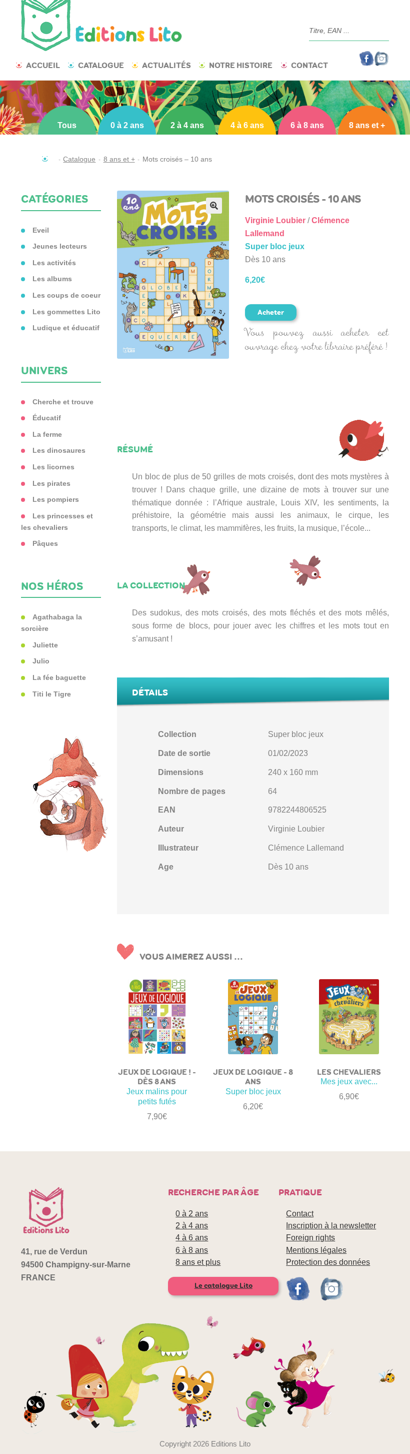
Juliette (45, 645)
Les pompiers (55, 499)
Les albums (52, 279)
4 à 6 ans (247, 125)
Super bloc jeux (274, 246)
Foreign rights (310, 1237)
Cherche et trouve (63, 402)
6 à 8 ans (307, 125)
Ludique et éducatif (66, 328)
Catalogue (101, 65)
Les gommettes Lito (66, 312)
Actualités (166, 65)
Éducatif (46, 418)
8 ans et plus (198, 1262)
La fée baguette (59, 677)
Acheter (271, 312)
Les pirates (51, 483)
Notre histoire (240, 65)
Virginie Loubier (275, 220)
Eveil (40, 230)
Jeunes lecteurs (59, 246)
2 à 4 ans (187, 125)
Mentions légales (316, 1250)
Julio (41, 661)
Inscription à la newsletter (331, 1225)
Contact (309, 65)
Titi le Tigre (51, 694)
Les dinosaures (59, 450)
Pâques (45, 543)
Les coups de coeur (66, 295)
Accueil (43, 65)
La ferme (47, 434)
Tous (67, 125)
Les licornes (53, 467)
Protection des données (328, 1262)
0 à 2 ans (127, 125)
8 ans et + (367, 125)
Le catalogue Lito (223, 1285)
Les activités (54, 263)
